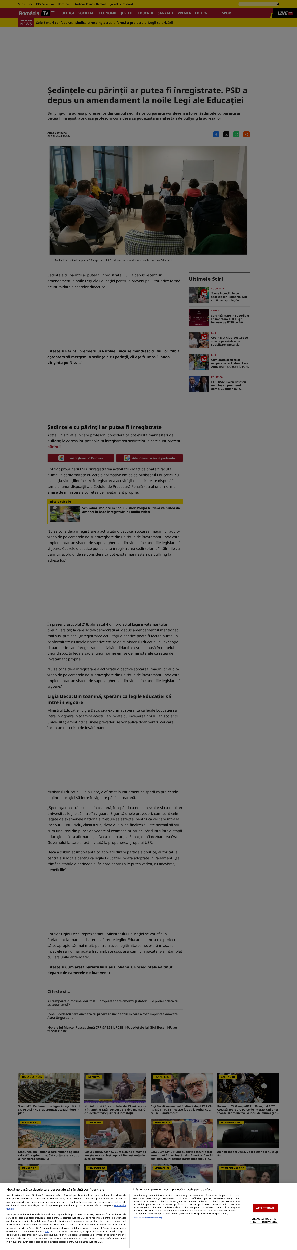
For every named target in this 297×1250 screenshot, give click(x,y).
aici (47, 1231)
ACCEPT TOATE (265, 1208)
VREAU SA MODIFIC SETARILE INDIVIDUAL (264, 1220)
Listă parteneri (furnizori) (147, 1217)
